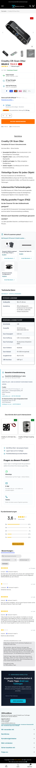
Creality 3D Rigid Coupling (26, 437)
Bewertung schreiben (18, 544)
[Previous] (2, 32)
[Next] (33, 32)
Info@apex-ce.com (6, 404)
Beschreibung (18, 136)
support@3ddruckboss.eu (8, 723)
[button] (18, 524)
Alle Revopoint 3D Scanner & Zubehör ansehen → (13, 238)
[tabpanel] (18, 610)
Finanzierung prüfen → (7, 100)
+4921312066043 (16, 404)
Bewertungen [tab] (8, 551)
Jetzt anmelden (18, 701)
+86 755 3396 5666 (16, 396)
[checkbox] (5, 563)
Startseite (3, 11)
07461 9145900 (5, 721)
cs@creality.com (6, 396)
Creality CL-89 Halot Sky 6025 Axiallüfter (13, 437)
